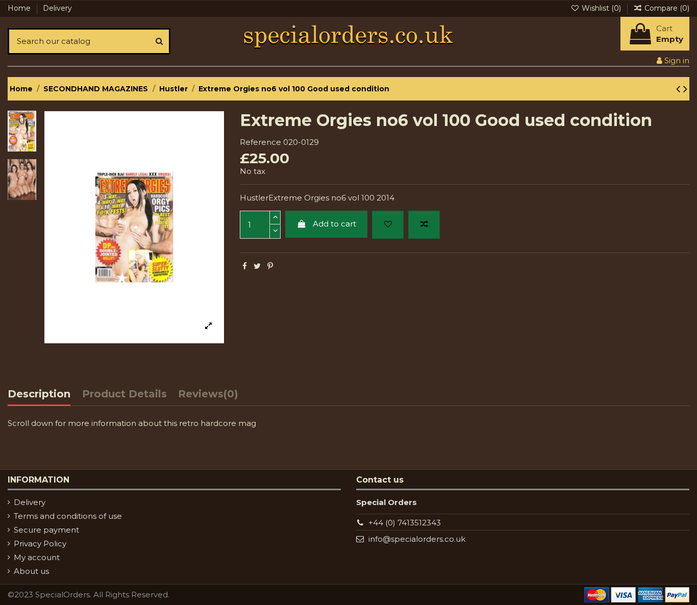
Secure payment (46, 530)
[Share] (244, 266)
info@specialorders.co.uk (416, 539)
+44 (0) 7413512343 (404, 522)
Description (39, 394)
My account (37, 557)
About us (31, 571)
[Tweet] (257, 266)
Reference (260, 142)
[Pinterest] (270, 266)
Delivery (57, 8)
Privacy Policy (40, 543)
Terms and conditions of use (68, 516)
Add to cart (334, 224)
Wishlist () (601, 8)
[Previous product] (679, 89)
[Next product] (685, 89)
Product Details (124, 394)
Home (20, 8)
